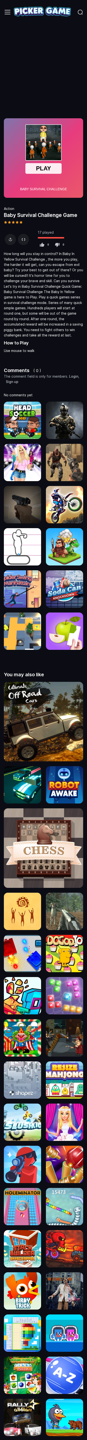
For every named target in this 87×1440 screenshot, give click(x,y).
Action (9, 209)
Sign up (12, 382)
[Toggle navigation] (7, 12)
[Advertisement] (43, 70)
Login (73, 376)
